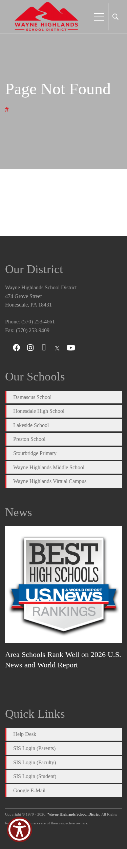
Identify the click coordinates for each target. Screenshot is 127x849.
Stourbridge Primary (35, 453)
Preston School (29, 439)
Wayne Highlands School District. (74, 814)
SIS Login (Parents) (34, 748)
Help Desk (24, 734)
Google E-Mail (29, 790)
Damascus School (32, 397)
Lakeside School (31, 425)
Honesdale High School (38, 411)
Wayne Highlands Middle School (48, 467)
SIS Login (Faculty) (34, 762)
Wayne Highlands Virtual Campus (49, 481)
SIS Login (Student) (34, 776)
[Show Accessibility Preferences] (19, 829)
